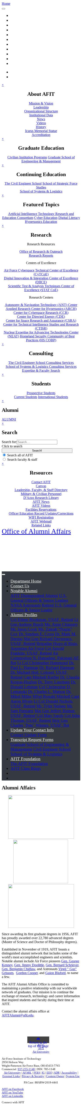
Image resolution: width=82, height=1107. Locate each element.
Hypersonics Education (41, 221)
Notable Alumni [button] (23, 590)
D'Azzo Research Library (41, 498)
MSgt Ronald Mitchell (51, 696)
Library (16, 54)
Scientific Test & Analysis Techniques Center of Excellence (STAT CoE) (41, 288)
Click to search (12, 446)
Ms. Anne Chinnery (61, 624)
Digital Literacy (69, 218)
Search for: (9, 442)
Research (17, 34)
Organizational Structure (41, 111)
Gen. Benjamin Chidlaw (18, 969)
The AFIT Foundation (29, 763)
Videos (41, 123)
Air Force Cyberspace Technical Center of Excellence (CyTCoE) (41, 272)
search (20, 72)
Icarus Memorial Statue (41, 131)
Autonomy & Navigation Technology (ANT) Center (41, 305)
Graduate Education (27, 25)
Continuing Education (29, 30)
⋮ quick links (22, 76)
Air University (12, 1072)
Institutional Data (41, 115)
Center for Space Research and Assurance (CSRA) (41, 320)
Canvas (41, 486)
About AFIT (20, 20)
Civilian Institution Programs (27, 157)
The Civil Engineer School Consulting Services (41, 362)
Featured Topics (23, 44)
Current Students (25, 397)
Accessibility (69, 1072)
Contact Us (19, 586)
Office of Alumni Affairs (36, 531)
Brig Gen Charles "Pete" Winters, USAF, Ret (39, 722)
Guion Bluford (55, 973)
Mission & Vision (41, 103)
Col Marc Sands (50, 715)
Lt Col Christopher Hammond (42, 662)
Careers (16, 63)
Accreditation (41, 135)
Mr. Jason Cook (23, 629)
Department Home (25, 581)
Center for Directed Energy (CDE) (41, 316)
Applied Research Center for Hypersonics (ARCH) (41, 309)
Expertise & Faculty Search (41, 370)
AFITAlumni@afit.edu (17, 1015)
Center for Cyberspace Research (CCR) (41, 313)
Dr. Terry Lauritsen (54, 682)
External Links (11, 1076)
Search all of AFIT (20, 455)
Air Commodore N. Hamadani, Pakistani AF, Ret (45, 658)
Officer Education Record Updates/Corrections (41, 513)
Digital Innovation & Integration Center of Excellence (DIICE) (41, 280)
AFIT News (41, 502)
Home (15, 15)
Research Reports (41, 255)
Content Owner (55, 1076)
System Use (73, 1076)
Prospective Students (41, 393)
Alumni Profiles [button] (23, 614)
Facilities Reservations (41, 509)
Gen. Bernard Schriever (62, 965)
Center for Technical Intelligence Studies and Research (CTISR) (41, 326)
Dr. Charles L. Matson (46, 691)
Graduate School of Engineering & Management (48, 159)
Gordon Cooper (27, 973)
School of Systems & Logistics (41, 191)
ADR (57, 1072)
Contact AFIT (41, 482)
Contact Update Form (28, 734)
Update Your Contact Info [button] (32, 730)
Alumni (16, 58)
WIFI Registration (41, 517)
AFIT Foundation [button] (25, 758)
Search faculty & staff (22, 459)
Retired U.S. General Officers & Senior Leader (43, 607)
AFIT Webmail (41, 521)
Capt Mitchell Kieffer (41, 677)
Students (17, 49)
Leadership (41, 107)
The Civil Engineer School (23, 183)
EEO (49, 1072)
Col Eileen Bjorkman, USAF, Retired (41, 619)
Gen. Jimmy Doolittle (29, 965)
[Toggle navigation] (3, 8)
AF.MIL (27, 1072)
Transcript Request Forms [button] (31, 739)
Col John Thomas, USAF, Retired (45, 718)
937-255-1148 (26, 1069)
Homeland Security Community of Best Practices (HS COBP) (47, 338)
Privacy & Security (33, 1076)
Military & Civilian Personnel (41, 494)
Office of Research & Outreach (41, 251)
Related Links (41, 525)
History (41, 127)
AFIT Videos (41, 505)
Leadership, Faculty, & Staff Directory (41, 490)
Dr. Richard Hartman (56, 667)
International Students (53, 397)
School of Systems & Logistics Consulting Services (41, 366)
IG (43, 1072)
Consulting (19, 39)
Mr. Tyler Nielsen (51, 706)
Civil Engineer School (52, 749)
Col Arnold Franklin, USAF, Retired (37, 650)
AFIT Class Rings (25, 768)
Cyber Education (46, 218)
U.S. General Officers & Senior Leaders (39, 598)
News (41, 119)
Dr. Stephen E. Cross (36, 634)
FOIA (37, 1072)
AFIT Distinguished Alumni (34, 595)
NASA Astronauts (25, 605)
